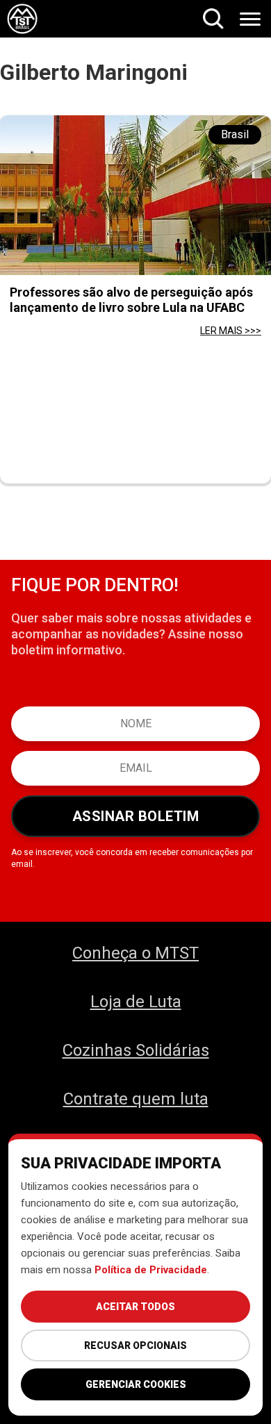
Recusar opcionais (135, 1345)
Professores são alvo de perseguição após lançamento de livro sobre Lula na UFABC (131, 300)
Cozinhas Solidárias (136, 1050)
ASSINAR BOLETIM (135, 816)
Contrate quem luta (135, 1099)
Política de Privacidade (151, 1270)
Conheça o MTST (135, 953)
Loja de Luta (135, 1001)
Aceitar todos (135, 1306)
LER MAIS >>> (230, 330)
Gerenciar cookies (135, 1384)
